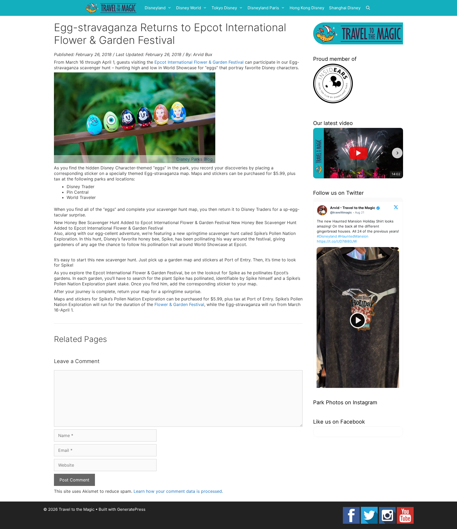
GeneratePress (131, 509)
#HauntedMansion (353, 236)
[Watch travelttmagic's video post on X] (358, 320)
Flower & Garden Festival (179, 304)
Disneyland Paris (263, 7)
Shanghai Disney (344, 7)
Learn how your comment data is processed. (178, 491)
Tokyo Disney (224, 7)
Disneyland (155, 7)
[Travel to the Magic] (112, 8)
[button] (319, 153)
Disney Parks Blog (194, 159)
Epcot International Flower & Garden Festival (199, 62)
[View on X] (396, 207)
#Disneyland (327, 236)
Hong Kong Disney (307, 7)
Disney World (188, 7)
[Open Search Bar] (368, 8)
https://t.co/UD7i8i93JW (337, 241)
